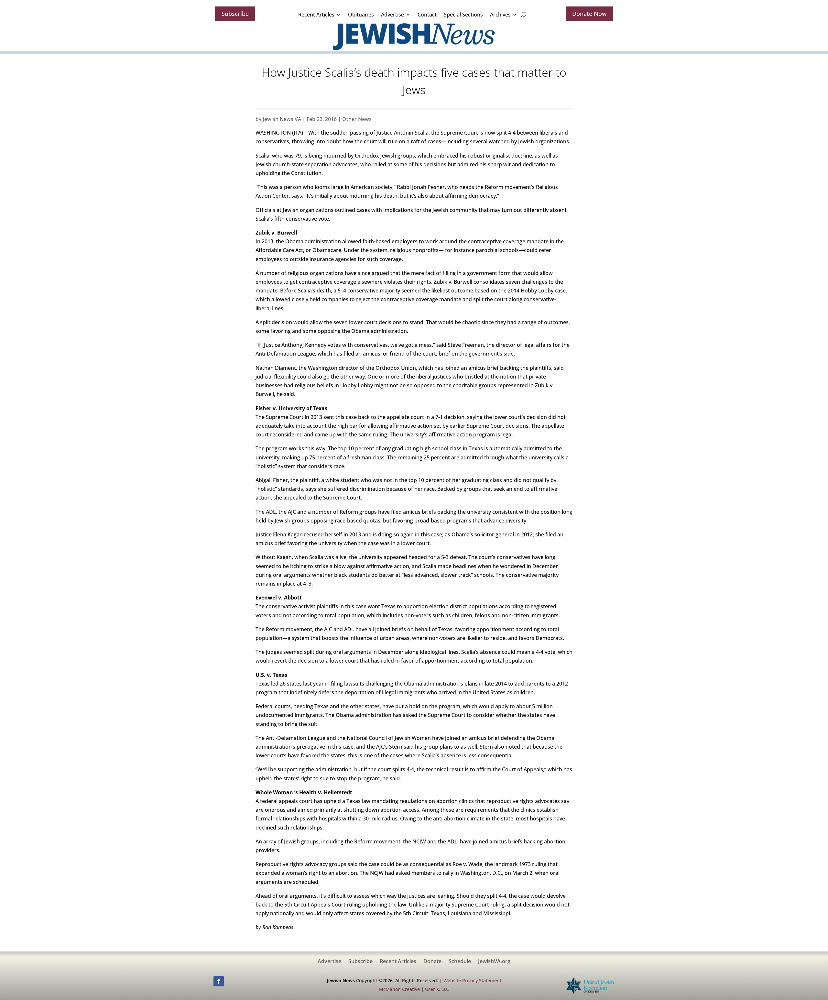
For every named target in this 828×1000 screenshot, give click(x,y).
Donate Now (589, 13)
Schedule (460, 962)
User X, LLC (437, 989)
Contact (427, 14)
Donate (432, 962)
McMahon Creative (399, 989)
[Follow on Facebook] (218, 981)
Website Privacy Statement (472, 980)
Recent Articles (316, 14)
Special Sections (463, 14)
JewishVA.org (494, 962)
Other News (357, 119)
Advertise (392, 14)
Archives (500, 14)
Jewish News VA (282, 119)
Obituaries (361, 14)
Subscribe (235, 13)
